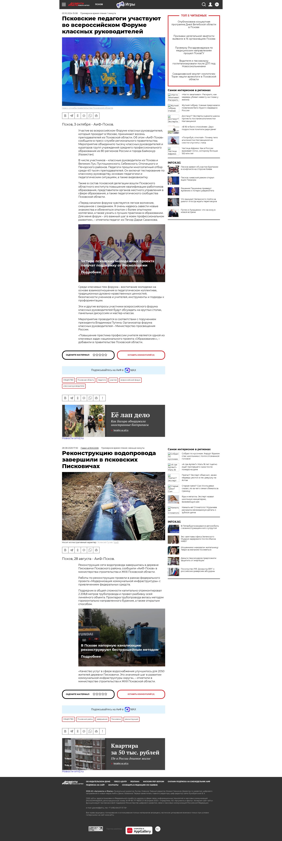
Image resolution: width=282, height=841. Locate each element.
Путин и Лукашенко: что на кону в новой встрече (198, 211)
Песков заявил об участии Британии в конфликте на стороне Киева (199, 168)
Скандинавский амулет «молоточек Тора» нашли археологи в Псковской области (194, 77)
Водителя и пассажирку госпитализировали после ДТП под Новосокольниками (193, 63)
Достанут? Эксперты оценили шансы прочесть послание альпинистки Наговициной (201, 118)
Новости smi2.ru (73, 438)
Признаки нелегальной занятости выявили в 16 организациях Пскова (193, 37)
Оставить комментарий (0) (141, 355)
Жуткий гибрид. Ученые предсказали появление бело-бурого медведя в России (201, 108)
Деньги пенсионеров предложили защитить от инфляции (198, 559)
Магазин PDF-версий (153, 782)
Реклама (134, 782)
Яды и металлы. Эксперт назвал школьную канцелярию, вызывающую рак (198, 499)
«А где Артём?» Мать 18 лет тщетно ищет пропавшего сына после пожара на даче (199, 467)
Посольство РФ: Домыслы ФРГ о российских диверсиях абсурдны (198, 570)
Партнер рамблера (114, 829)
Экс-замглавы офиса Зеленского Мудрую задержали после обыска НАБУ (198, 539)
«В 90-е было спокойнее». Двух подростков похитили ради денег (199, 128)
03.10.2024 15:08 (70, 13)
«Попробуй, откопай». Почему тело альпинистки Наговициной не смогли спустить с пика (200, 140)
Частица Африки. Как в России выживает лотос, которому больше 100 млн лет (200, 151)
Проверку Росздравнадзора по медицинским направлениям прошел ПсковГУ (194, 50)
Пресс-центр (120, 782)
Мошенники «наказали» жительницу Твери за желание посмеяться (199, 548)
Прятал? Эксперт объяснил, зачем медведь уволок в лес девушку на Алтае (199, 477)
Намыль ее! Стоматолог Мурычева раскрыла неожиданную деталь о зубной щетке (199, 510)
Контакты (113, 785)
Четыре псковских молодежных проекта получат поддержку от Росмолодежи (117, 263)
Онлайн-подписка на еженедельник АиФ (189, 782)
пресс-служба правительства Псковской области (87, 108)
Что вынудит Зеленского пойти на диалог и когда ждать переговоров (199, 200)
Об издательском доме (98, 782)
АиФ (116, 542)
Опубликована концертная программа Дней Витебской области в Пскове (194, 24)
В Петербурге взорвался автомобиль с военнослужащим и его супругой (200, 527)
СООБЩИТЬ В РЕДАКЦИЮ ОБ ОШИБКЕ (140, 785)
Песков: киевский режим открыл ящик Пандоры (197, 179)
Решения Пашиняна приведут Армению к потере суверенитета (197, 189)
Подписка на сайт (95, 785)
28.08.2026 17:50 (70, 448)
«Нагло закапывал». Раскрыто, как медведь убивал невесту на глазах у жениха (200, 97)
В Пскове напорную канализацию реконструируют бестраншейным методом (119, 647)
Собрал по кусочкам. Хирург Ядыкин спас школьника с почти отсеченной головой (201, 456)
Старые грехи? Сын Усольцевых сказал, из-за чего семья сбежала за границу (200, 488)
